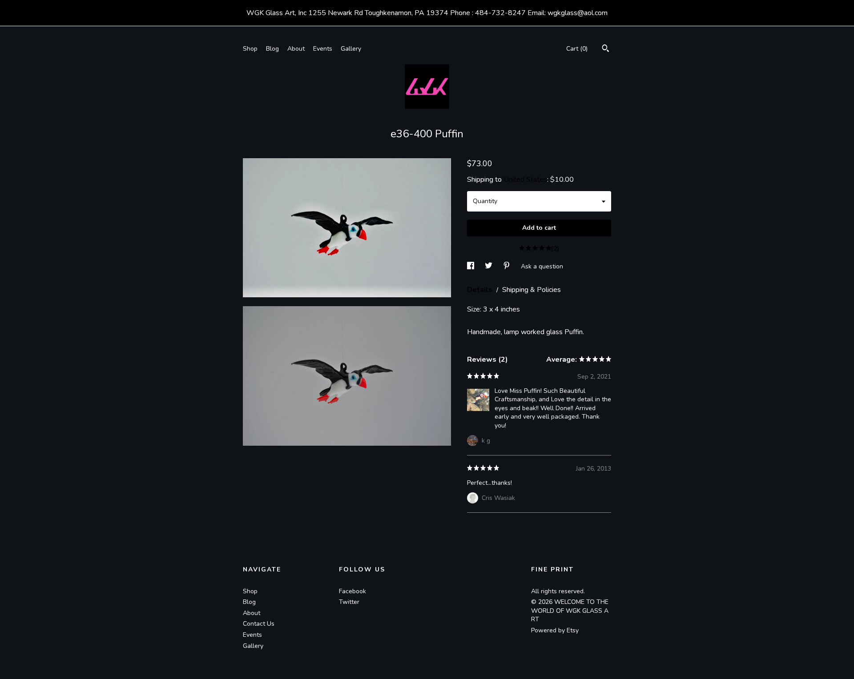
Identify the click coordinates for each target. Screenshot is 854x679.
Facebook (352, 591)
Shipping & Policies (531, 290)
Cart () (577, 48)
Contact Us (258, 623)
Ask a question (542, 266)
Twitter (349, 602)
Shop (250, 48)
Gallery (351, 48)
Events (322, 48)
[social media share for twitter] (489, 266)
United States (525, 179)
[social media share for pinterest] (507, 266)
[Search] (605, 49)
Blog (272, 48)
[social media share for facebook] (471, 266)
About (296, 48)
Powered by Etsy (555, 630)
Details (480, 290)
